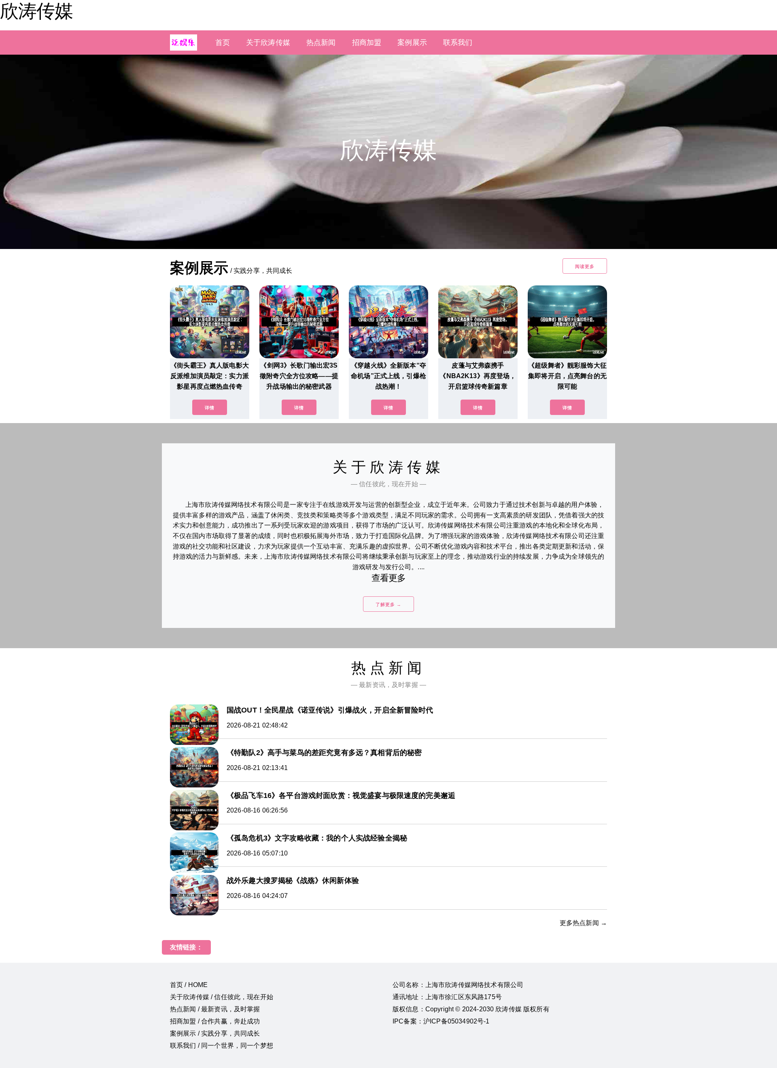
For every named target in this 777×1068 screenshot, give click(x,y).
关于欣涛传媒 (268, 42)
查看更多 (389, 578)
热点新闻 (321, 42)
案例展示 (412, 42)
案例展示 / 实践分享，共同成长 (215, 1033)
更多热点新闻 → (583, 922)
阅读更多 (584, 266)
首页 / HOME (189, 984)
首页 (222, 42)
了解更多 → (388, 604)
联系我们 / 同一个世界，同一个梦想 (221, 1045)
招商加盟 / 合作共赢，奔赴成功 (215, 1021)
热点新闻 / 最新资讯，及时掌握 (215, 1009)
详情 (209, 407)
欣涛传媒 (36, 10)
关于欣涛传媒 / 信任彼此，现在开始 (221, 997)
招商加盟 (367, 42)
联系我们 (458, 42)
